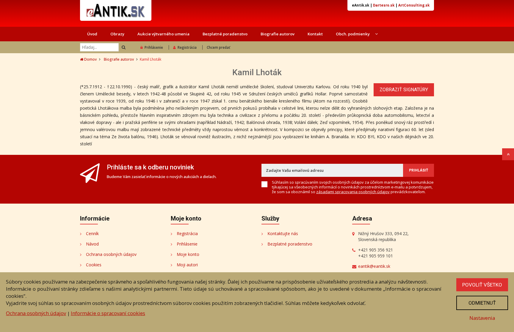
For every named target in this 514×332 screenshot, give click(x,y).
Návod (92, 244)
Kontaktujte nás (282, 233)
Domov (90, 59)
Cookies (93, 265)
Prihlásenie (154, 47)
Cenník (92, 233)
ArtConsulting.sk (414, 5)
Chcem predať (218, 47)
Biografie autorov (277, 34)
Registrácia (187, 47)
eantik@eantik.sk (374, 266)
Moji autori (187, 265)
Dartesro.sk (383, 5)
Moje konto (188, 254)
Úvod (92, 34)
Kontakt (315, 34)
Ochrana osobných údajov (111, 254)
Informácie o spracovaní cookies (108, 313)
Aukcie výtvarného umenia (163, 34)
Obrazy (117, 34)
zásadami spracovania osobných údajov (353, 191)
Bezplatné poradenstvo (225, 34)
